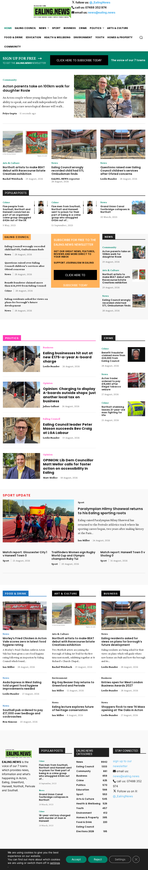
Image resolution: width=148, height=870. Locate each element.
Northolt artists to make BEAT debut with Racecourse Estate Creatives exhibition (24, 170)
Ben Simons (10, 721)
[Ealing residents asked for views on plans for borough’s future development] (123, 615)
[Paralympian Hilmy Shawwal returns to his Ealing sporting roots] (38, 521)
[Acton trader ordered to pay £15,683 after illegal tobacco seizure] (136, 380)
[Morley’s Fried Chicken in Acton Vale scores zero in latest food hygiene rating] (25, 615)
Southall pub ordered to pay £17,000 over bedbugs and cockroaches (23, 713)
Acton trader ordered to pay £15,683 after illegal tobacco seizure (111, 384)
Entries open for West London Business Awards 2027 (122, 683)
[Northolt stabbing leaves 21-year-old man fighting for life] (136, 408)
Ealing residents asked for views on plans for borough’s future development (26, 302)
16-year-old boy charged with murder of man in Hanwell (54, 818)
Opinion (48, 383)
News (54, 162)
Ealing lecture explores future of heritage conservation (73, 708)
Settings (120, 859)
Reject (98, 859)
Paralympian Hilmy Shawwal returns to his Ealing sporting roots (110, 510)
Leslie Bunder (108, 178)
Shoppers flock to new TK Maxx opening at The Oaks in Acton (123, 708)
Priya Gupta (10, 113)
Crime (6, 202)
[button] (141, 37)
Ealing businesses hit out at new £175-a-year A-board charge (68, 357)
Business (48, 347)
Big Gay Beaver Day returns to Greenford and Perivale (73, 683)
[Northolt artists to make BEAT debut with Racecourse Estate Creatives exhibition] (25, 144)
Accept (76, 859)
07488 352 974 (96, 7)
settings (55, 862)
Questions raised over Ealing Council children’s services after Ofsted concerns (120, 170)
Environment (59, 677)
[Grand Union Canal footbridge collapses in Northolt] (138, 207)
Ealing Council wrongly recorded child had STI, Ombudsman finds (67, 170)
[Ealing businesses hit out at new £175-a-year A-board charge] (21, 359)
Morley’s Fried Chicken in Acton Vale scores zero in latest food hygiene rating (25, 641)
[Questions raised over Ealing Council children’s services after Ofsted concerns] (122, 144)
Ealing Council (51, 418)
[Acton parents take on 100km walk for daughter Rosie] (109, 96)
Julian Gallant (51, 406)
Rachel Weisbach (13, 178)
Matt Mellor (50, 477)
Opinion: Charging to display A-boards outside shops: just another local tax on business (69, 395)
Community (10, 79)
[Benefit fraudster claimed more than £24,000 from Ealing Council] (136, 354)
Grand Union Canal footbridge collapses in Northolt (115, 209)
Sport (81, 502)
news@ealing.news (101, 12)
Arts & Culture (11, 162)
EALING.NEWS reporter (65, 178)
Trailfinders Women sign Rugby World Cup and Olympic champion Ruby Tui (73, 555)
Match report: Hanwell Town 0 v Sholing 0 (122, 553)
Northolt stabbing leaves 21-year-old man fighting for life (113, 411)
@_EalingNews (99, 2)
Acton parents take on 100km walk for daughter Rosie (36, 88)
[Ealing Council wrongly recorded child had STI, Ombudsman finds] (73, 144)
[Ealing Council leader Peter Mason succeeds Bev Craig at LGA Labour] (21, 430)
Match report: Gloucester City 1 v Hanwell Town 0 (25, 553)
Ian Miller (84, 540)
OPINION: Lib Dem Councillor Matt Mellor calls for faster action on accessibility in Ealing (68, 466)
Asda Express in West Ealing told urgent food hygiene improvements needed (22, 685)
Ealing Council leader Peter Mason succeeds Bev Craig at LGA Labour (67, 428)
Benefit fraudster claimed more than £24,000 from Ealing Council (25, 284)
